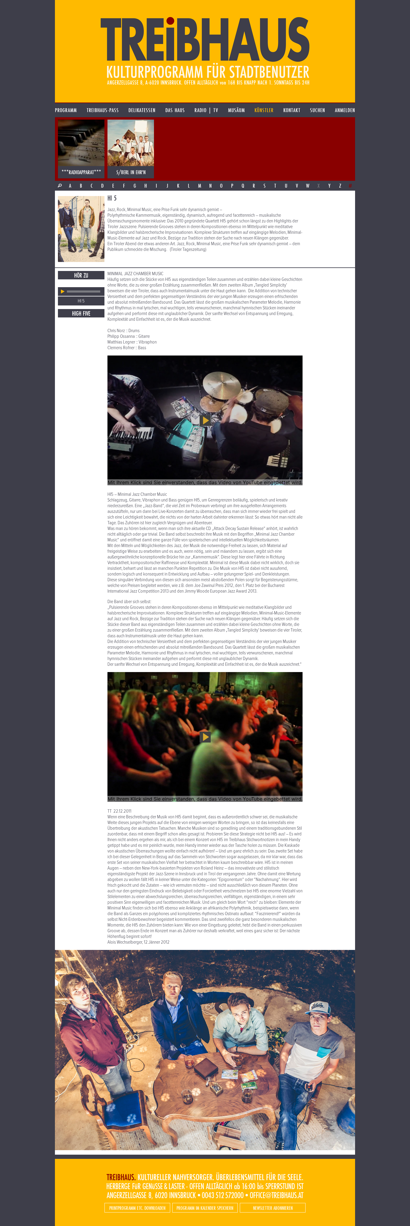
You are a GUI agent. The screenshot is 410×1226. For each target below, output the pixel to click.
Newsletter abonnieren (273, 1207)
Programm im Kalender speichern (204, 1207)
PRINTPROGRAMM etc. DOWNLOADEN (137, 1207)
